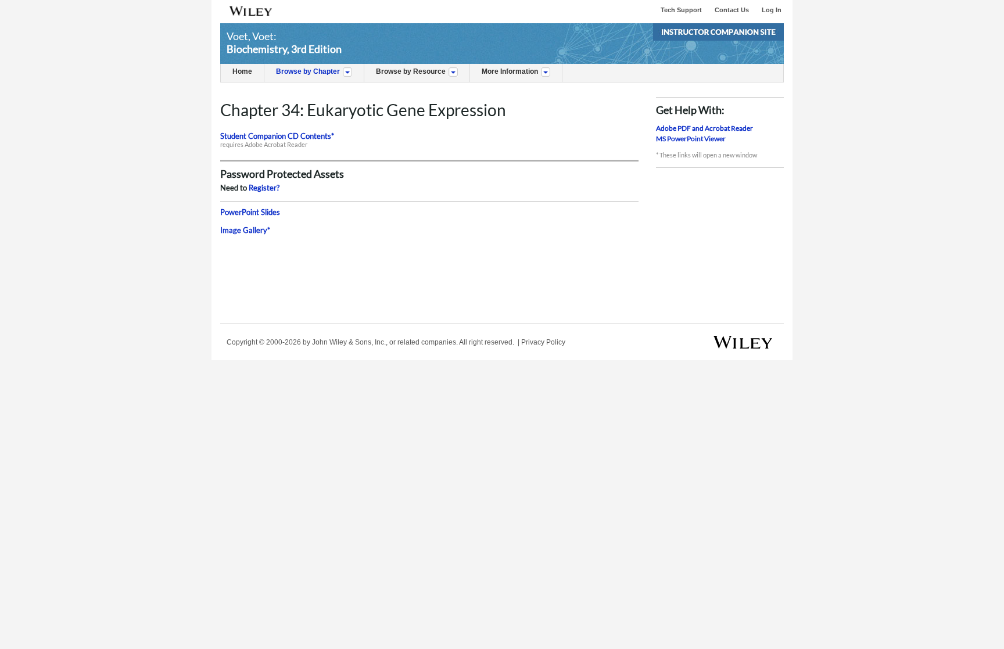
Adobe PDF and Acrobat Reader (704, 128)
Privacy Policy (543, 342)
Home (242, 71)
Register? (264, 187)
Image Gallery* (245, 230)
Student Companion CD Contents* (277, 136)
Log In (771, 9)
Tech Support (681, 9)
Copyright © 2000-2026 (264, 342)
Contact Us (732, 9)
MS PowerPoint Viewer (691, 138)
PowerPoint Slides (250, 212)
